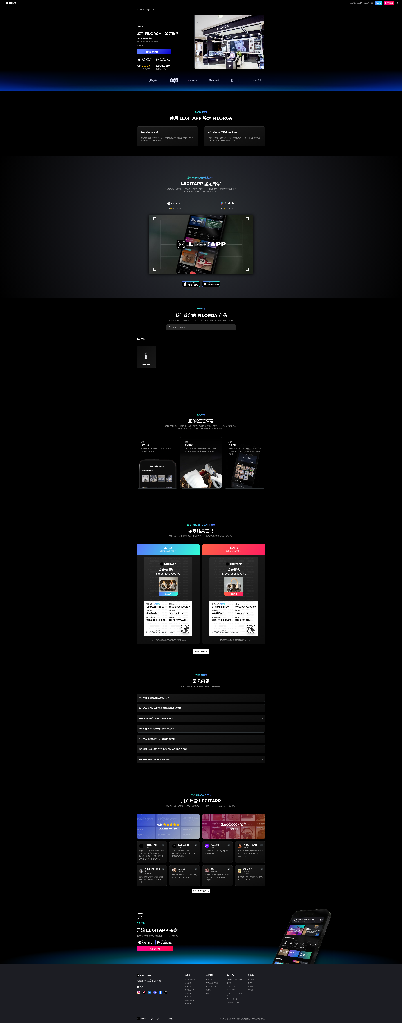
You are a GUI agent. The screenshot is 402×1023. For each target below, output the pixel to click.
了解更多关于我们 (199, 891)
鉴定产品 (353, 3)
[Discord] (155, 992)
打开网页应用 (389, 3)
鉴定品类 (359, 3)
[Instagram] (139, 992)
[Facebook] (160, 992)
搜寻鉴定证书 (200, 651)
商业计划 (378, 3)
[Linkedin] (149, 992)
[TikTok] (144, 992)
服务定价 (366, 3)
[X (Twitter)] (166, 992)
